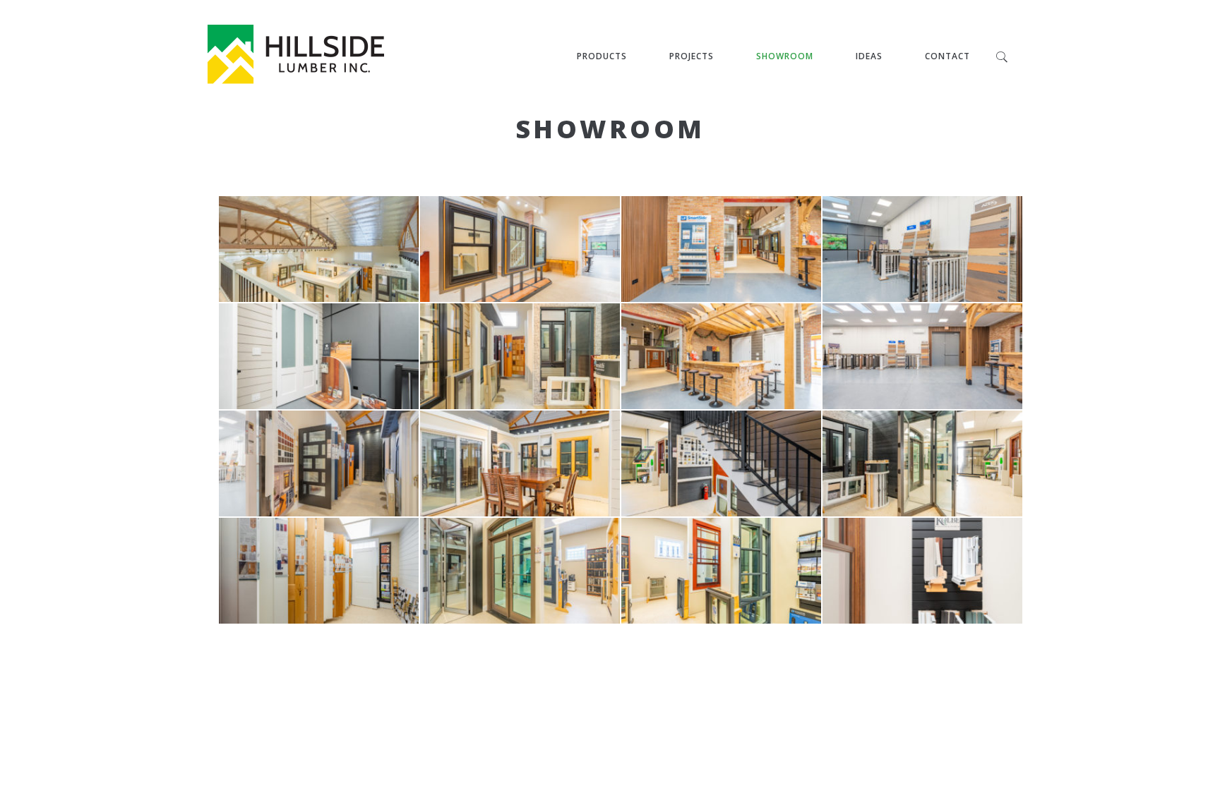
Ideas (869, 56)
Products (602, 56)
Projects (691, 56)
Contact (947, 56)
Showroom (784, 56)
